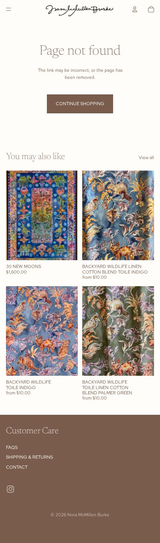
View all (146, 158)
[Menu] (8, 9)
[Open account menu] (135, 9)
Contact (17, 467)
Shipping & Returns (29, 457)
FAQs (11, 447)
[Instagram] (10, 489)
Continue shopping (80, 104)
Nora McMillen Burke (88, 515)
